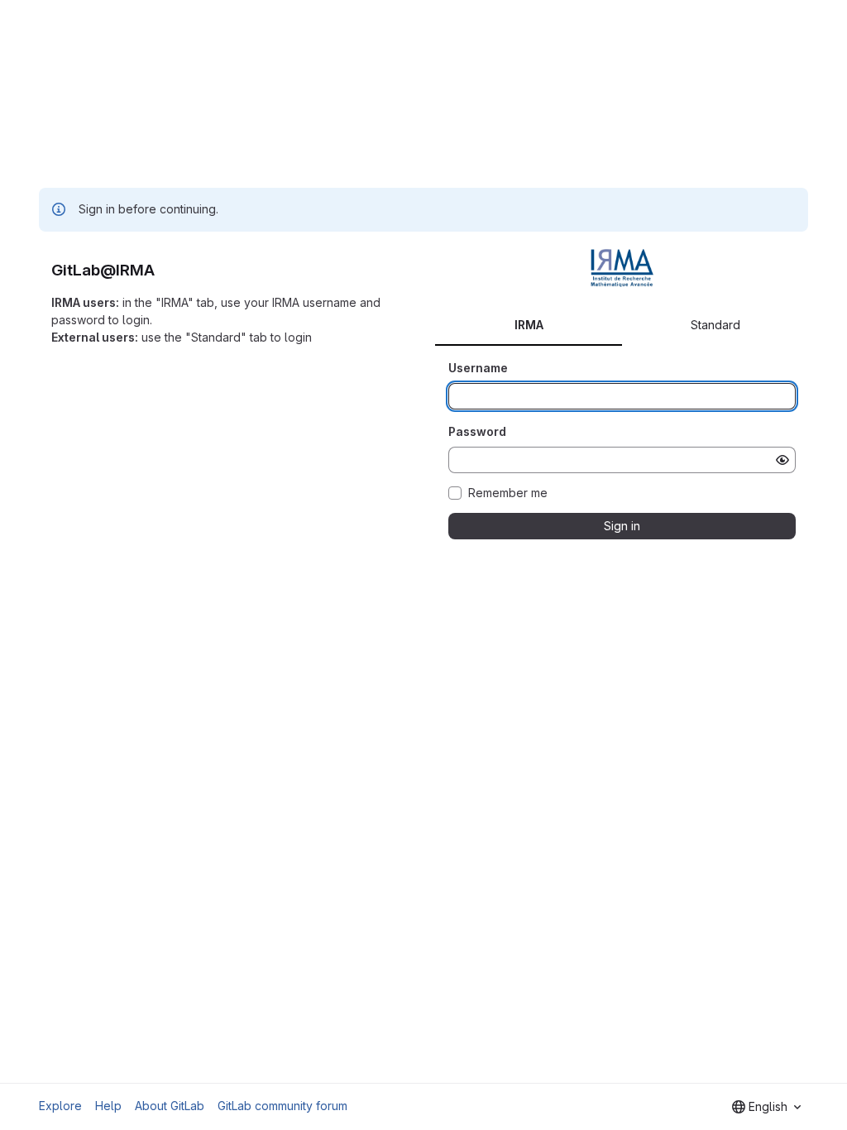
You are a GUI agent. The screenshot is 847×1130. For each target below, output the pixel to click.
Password (477, 431)
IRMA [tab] (528, 325)
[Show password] (782, 460)
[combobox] (766, 1107)
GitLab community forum (282, 1106)
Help (108, 1106)
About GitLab (169, 1106)
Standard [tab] (715, 325)
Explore (60, 1106)
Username (478, 368)
